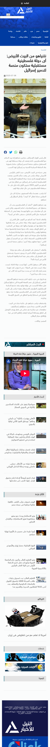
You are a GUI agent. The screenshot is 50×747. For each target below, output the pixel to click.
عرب (31, 31)
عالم (25, 31)
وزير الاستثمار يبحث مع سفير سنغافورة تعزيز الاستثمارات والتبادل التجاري (20, 519)
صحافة (13, 37)
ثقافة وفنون (9, 707)
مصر (37, 31)
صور (10, 709)
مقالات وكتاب (23, 37)
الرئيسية (45, 31)
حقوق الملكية (21, 712)
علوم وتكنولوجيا (43, 43)
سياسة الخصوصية (32, 712)
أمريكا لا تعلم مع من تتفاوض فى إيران (27, 635)
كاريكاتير (41, 599)
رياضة (10, 31)
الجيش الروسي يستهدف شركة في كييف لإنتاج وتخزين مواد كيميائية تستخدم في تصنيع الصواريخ (21, 437)
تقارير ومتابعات (36, 37)
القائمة (26, 3)
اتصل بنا (21, 713)
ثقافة (46, 37)
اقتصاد (18, 31)
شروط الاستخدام (10, 712)
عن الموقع (42, 712)
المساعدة (28, 713)
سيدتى (27, 709)
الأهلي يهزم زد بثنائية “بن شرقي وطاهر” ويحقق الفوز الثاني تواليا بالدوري (21, 421)
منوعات (32, 43)
